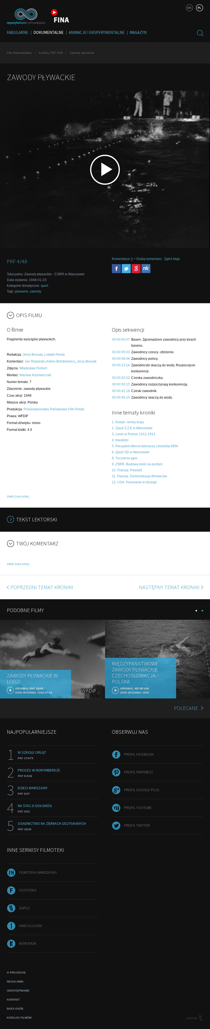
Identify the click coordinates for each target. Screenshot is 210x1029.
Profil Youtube (138, 807)
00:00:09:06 (121, 359)
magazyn (138, 32)
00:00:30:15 (121, 384)
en (189, 7)
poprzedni (41, 587)
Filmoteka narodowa (38, 872)
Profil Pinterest (138, 772)
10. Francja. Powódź (127, 470)
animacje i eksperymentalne (96, 32)
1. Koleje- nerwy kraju (128, 422)
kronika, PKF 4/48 (51, 52)
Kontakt (13, 999)
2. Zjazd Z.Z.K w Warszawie (132, 428)
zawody (35, 291)
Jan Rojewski (35, 361)
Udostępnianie (18, 990)
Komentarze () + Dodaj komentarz (137, 259)
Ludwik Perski (54, 354)
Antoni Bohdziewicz (60, 361)
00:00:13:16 (121, 365)
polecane (186, 707)
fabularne (17, 32)
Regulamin (15, 981)
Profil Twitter (137, 825)
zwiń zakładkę (18, 496)
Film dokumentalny (19, 52)
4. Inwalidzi (120, 440)
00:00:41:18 (121, 391)
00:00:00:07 (121, 339)
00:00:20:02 (121, 378)
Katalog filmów (19, 1017)
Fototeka (27, 890)
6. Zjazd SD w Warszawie (131, 452)
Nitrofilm (27, 943)
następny (169, 587)
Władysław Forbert (33, 368)
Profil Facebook (139, 754)
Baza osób (15, 1008)
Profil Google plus (141, 789)
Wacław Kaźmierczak (35, 375)
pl (199, 7)
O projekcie (16, 972)
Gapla (24, 907)
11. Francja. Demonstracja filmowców (139, 476)
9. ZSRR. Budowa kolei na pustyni (137, 464)
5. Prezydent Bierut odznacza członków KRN (145, 446)
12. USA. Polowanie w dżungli (134, 482)
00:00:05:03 (121, 352)
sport (44, 286)
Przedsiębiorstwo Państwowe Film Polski (54, 409)
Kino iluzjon (30, 925)
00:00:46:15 (121, 397)
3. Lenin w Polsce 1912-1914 (133, 434)
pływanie (21, 291)
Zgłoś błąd (172, 259)
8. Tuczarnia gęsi (124, 458)
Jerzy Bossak (32, 354)
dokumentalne (48, 32)
